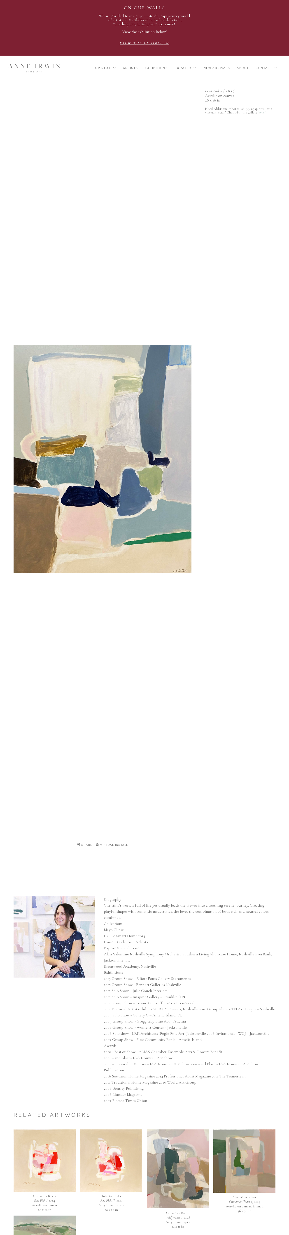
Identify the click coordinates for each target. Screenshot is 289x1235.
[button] (105, 68)
